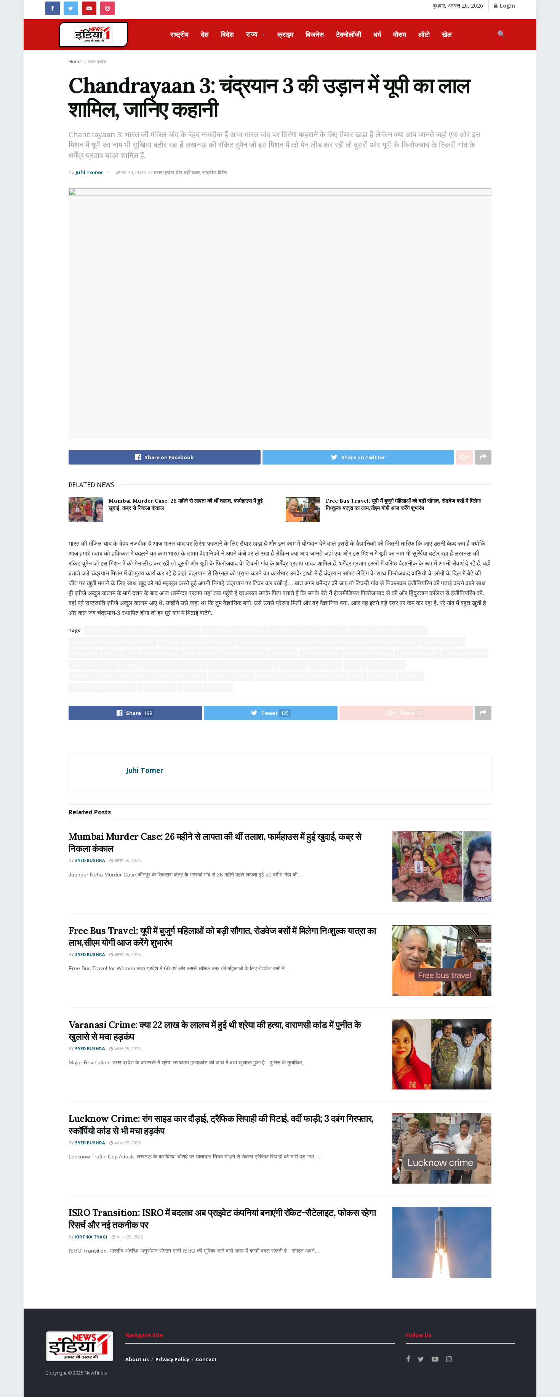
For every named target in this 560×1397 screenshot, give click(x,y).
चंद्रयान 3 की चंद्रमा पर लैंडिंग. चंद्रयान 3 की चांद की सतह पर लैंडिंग (137, 676)
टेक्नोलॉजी (348, 34)
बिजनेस (315, 34)
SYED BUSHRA (90, 860)
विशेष (222, 172)
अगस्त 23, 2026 (129, 1237)
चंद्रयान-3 (382, 676)
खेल (447, 34)
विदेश (227, 34)
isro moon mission (149, 653)
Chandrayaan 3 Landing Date (308, 630)
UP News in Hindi (368, 653)
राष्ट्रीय (179, 34)
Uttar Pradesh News (171, 665)
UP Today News (464, 653)
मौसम (399, 34)
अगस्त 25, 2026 (127, 1048)
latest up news (200, 653)
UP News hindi (320, 653)
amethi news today (173, 630)
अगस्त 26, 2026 (127, 860)
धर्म (377, 34)
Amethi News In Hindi (114, 630)
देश (205, 34)
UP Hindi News (245, 653)
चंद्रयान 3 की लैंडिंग (231, 676)
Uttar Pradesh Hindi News (104, 665)
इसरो (352, 665)
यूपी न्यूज (189, 687)
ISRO (111, 653)
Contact (206, 1359)
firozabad (84, 653)
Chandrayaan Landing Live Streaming (369, 642)
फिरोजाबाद (411, 676)
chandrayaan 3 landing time (197, 642)
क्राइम (285, 34)
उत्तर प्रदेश (97, 61)
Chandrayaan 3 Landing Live (388, 630)
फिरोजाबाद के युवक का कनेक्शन (102, 687)
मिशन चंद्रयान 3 (157, 687)
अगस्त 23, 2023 (130, 172)
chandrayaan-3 (442, 642)
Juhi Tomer (89, 172)
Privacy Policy (172, 1359)
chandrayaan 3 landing (234, 630)
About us (137, 1359)
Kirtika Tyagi (91, 1237)
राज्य (255, 33)
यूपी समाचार (218, 687)
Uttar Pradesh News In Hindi (240, 665)
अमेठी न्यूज (294, 665)
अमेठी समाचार (326, 665)
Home (75, 61)
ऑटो (424, 34)
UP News (283, 653)
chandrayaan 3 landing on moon (113, 642)
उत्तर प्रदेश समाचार (384, 665)
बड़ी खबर (192, 172)
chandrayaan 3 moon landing (277, 642)
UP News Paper (417, 653)
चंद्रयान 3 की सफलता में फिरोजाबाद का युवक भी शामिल (311, 676)
